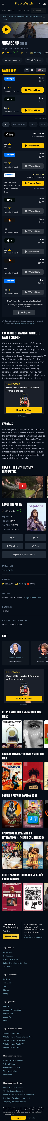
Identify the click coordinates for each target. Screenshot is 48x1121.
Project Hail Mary (10, 959)
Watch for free (34, 60)
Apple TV (7, 1017)
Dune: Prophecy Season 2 (13, 1087)
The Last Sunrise (10, 1071)
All (6, 124)
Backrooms (8, 956)
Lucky (5, 993)
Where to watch (12, 60)
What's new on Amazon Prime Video (18, 1037)
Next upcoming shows (12, 1083)
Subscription (19, 124)
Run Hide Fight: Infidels (13, 1060)
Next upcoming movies (12, 1056)
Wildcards (7, 1074)
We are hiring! (11, 936)
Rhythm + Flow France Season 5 (16, 1098)
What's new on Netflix (12, 1033)
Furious (6, 979)
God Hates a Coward (11, 1067)
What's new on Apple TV (13, 1044)
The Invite (7, 966)
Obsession (7, 952)
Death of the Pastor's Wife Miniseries (18, 1094)
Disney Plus (8, 1013)
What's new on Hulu (11, 1047)
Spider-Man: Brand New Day (15, 963)
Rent (43, 124)
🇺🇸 (39, 70)
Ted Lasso (7, 983)
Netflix (6, 1006)
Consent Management (33, 937)
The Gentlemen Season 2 (13, 1091)
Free (33, 124)
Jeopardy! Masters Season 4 (14, 1102)
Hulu (5, 1020)
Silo (4, 986)
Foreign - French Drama (32, 597)
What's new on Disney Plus (14, 1040)
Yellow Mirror (9, 1064)
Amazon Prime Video (12, 1010)
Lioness (6, 990)
